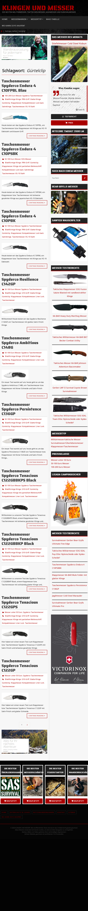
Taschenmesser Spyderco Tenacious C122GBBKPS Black (20, 460)
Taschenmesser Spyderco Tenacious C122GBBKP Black (20, 521)
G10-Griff (25, 284)
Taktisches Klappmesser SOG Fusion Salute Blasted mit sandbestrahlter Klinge (70, 292)
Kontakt (61, 788)
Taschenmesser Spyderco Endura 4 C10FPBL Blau (19, 85)
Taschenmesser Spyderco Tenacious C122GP (20, 643)
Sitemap (71, 788)
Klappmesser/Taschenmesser (64, 446)
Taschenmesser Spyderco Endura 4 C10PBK (19, 210)
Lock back (40, 101)
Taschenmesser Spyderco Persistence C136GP (21, 396)
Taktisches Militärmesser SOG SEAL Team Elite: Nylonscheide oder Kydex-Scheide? (69, 419)
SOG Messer (26, 156)
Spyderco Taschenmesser (32, 95)
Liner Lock (40, 287)
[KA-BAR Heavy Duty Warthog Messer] (69, 307)
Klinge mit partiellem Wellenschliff (27, 162)
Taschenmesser (18, 104)
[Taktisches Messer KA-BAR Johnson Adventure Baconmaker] (69, 353)
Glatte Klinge (35, 98)
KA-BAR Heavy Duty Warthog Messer (70, 316)
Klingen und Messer (38, 8)
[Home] (2, 31)
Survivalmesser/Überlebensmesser (67, 443)
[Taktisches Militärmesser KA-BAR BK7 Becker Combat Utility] (69, 327)
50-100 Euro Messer (12, 156)
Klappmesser (16, 101)
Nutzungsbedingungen (43, 788)
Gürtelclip (6, 101)
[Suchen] (84, 178)
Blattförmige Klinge (13, 98)
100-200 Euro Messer (13, 95)
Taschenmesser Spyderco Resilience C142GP (20, 271)
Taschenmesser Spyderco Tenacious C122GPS (20, 582)
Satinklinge (6, 104)
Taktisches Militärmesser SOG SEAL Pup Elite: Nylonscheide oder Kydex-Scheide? (68, 554)
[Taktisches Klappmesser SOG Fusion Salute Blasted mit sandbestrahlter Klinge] (69, 279)
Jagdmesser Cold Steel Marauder (67, 595)
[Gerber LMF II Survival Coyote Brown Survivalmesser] (69, 378)
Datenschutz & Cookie (20, 788)
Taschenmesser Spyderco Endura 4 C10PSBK (19, 146)
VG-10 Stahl (30, 104)
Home (4, 788)
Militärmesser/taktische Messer (66, 439)
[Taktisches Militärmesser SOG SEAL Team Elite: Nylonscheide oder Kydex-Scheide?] (69, 404)
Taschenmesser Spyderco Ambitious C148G (20, 332)
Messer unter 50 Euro (13, 592)
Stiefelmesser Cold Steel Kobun (69, 43)
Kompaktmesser (28, 101)
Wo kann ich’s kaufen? (11, 792)
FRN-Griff (25, 98)
